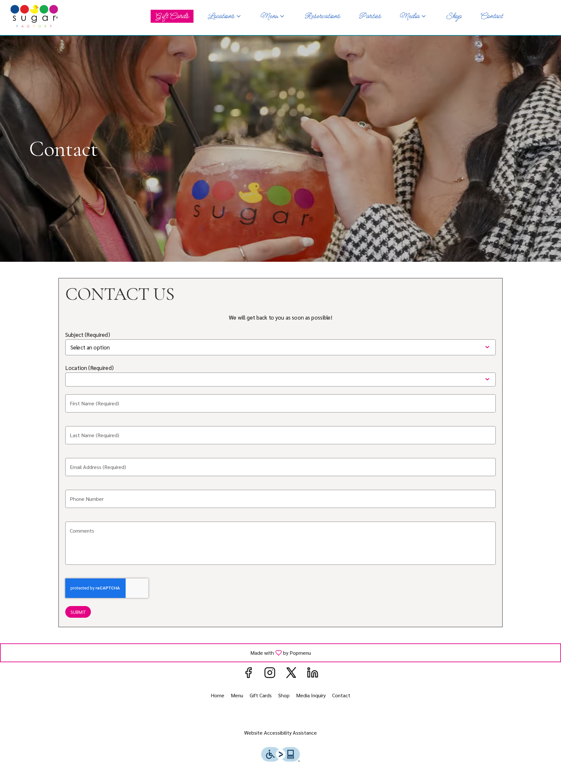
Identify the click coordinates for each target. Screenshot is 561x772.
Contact (491, 16)
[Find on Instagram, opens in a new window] (270, 673)
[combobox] (111, 347)
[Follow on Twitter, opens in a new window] (291, 673)
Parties (369, 16)
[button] (225, 16)
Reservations (322, 16)
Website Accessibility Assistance (280, 732)
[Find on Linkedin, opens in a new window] (312, 673)
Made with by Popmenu (158, 652)
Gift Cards (172, 16)
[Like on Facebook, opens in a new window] (248, 673)
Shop (453, 16)
